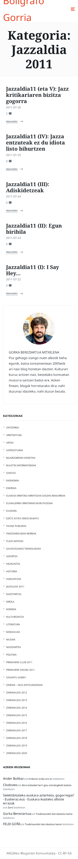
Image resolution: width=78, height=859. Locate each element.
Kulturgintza (15, 616)
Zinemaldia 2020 (16, 753)
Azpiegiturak (14, 450)
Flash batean (14, 541)
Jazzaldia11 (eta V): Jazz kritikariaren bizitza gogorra (37, 95)
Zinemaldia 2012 (16, 692)
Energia (11, 488)
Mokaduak (13, 632)
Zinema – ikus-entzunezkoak (24, 685)
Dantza (11, 473)
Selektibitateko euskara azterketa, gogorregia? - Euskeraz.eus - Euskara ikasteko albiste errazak (38, 799)
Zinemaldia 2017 (16, 730)
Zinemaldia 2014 (16, 707)
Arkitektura (14, 435)
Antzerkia (12, 427)
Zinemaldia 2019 (16, 745)
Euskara (11, 510)
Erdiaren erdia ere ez (40, 778)
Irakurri (12, 121)
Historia (11, 571)
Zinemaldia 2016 (16, 723)
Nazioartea (13, 647)
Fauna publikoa (16, 526)
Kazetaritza (13, 594)
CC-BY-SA (65, 853)
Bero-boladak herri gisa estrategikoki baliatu (46, 785)
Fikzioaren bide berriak (21, 533)
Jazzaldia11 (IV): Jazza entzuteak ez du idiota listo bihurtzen (35, 142)
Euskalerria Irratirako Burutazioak (29, 503)
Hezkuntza (13, 563)
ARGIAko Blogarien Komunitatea (30, 853)
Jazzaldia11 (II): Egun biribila (34, 228)
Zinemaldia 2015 (16, 715)
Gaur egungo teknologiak (23, 548)
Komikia (11, 609)
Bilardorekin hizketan (20, 457)
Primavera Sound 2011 (20, 669)
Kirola (10, 601)
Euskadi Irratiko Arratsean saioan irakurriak (35, 495)
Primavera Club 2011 (19, 662)
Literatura (13, 624)
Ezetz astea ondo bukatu (22, 518)
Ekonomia (12, 480)
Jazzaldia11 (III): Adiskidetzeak (27, 187)
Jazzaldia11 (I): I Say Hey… (32, 270)
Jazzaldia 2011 (15, 586)
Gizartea (12, 556)
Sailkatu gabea (16, 677)
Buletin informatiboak (21, 465)
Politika (11, 654)
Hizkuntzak (13, 579)
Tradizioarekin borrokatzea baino (54, 814)
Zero (10, 807)
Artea (10, 442)
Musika (10, 639)
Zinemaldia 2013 (16, 700)
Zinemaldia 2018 (16, 738)
